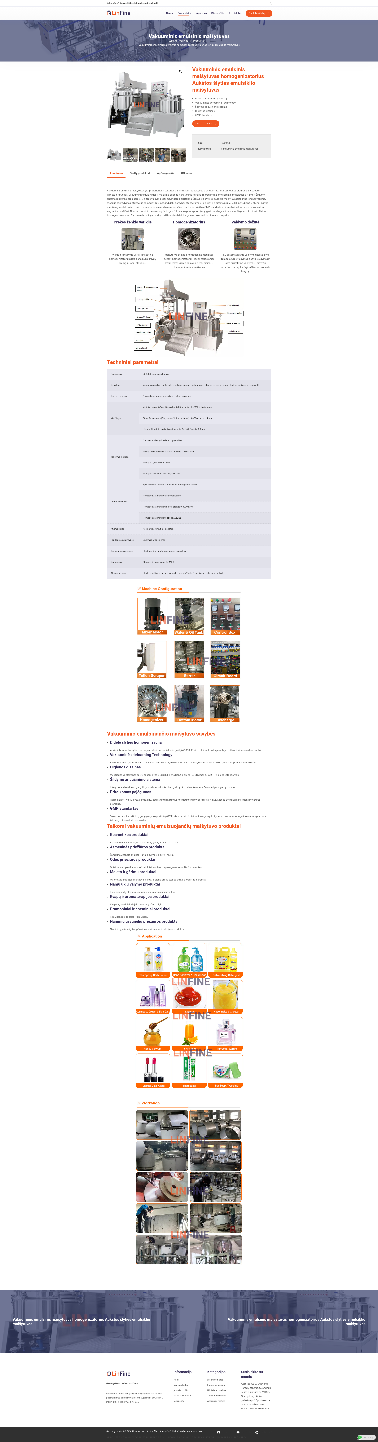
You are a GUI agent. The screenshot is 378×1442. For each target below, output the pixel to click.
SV (231, 1438)
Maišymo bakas (215, 1380)
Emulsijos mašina (216, 1385)
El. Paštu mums (260, 1409)
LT (192, 1438)
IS (168, 1438)
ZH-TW (123, 1438)
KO (180, 1438)
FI (151, 1438)
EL (160, 1438)
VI (245, 1438)
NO (200, 1438)
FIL (147, 1438)
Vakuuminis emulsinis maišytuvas (239, 149)
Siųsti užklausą (203, 124)
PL (203, 1438)
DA (137, 1438)
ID (170, 1438)
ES (228, 1438)
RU (214, 1438)
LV (188, 1438)
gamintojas (149, 1394)
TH (238, 1438)
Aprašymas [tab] (116, 173)
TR (242, 1438)
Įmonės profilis (181, 1390)
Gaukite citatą (257, 13)
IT (177, 1438)
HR (129, 1438)
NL (140, 1438)
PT (207, 1438)
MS (196, 1438)
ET (144, 1438)
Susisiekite (235, 13)
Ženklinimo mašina (217, 1396)
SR (218, 1438)
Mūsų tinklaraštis (182, 1396)
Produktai (183, 13)
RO (211, 1438)
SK (221, 1438)
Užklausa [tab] (186, 173)
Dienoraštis (217, 13)
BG (111, 1438)
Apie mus (201, 13)
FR (153, 1438)
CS (132, 1438)
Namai (169, 13)
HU (164, 1438)
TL (235, 1438)
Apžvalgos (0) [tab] (165, 173)
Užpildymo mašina (216, 1390)
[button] (180, 71)
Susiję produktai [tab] (140, 173)
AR (108, 1438)
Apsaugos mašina (216, 1401)
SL (225, 1438)
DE (157, 1438)
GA (174, 1438)
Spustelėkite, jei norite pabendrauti (139, 3)
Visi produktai (181, 1385)
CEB (116, 1438)
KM (185, 1438)
